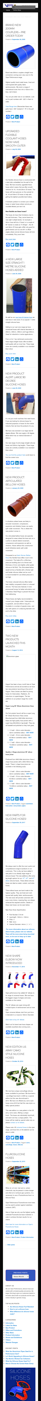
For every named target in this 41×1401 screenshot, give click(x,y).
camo (28, 1143)
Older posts (10, 1245)
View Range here (11, 106)
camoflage (9, 1145)
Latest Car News (11, 1325)
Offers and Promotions (14, 1330)
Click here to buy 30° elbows (15, 1019)
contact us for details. (17, 1122)
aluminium (29, 804)
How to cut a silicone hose (19, 1309)
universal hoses (22, 1127)
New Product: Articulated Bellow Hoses (15, 481)
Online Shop (17, 10)
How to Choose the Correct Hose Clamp (19, 1363)
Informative (10, 1323)
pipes (24, 806)
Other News (10, 1332)
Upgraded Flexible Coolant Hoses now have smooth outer (16, 138)
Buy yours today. (11, 616)
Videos (8, 1340)
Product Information (27, 1237)
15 (23, 878)
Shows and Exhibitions (14, 1337)
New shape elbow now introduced (14, 959)
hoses (15, 1145)
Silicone (20, 1145)
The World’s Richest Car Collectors (18, 1359)
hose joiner (9, 806)
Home (8, 10)
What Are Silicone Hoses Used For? (18, 1361)
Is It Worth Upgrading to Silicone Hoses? (20, 1356)
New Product (16, 122)
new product (17, 806)
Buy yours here (11, 353)
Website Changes (12, 1342)
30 (27, 878)
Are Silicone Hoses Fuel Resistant (22, 1307)
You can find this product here (15, 455)
